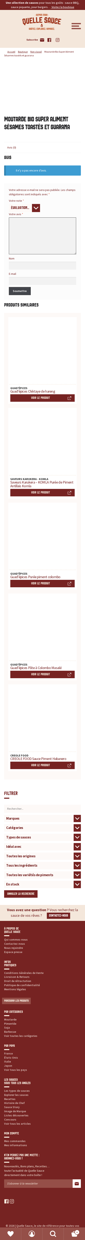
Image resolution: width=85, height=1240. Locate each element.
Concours (10, 1119)
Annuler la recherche (20, 893)
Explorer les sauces (16, 1095)
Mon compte (31, 1234)
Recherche (53, 1234)
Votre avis (16, 214)
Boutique (23, 51)
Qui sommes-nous (16, 939)
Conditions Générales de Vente (24, 973)
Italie (7, 1061)
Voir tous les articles (17, 1123)
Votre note (16, 201)
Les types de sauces (17, 1091)
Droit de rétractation (17, 981)
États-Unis (11, 1057)
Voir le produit (40, 397)
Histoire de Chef (14, 1103)
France (8, 1053)
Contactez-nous (58, 915)
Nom (11, 258)
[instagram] (11, 1201)
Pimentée (10, 1023)
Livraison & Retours (17, 977)
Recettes (9, 1099)
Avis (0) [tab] (11, 147)
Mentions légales (15, 989)
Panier (71, 1231)
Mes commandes (15, 1141)
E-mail (12, 274)
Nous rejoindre (13, 948)
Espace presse (13, 952)
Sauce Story (12, 1107)
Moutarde (10, 1019)
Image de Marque (15, 1111)
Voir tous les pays (15, 1070)
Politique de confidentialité (22, 985)
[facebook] (6, 1201)
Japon (8, 1066)
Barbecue (10, 1032)
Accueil (11, 51)
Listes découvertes (16, 1115)
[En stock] (42, 884)
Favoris (10, 1234)
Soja (7, 1027)
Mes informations (15, 1145)
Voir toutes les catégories (20, 1036)
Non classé (36, 51)
